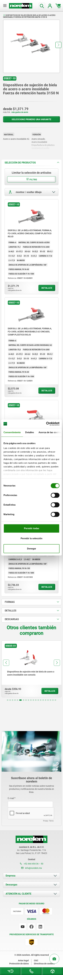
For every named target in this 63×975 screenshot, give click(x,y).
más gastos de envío (19, 112)
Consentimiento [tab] (12, 432)
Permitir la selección (31, 538)
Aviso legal (23, 960)
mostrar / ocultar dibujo (28, 191)
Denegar (31, 548)
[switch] (55, 495)
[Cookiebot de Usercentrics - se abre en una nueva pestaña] (46, 424)
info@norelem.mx (33, 868)
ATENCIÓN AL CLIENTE (18, 893)
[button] (58, 45)
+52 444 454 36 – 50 (33, 863)
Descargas (11, 884)
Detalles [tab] (29, 432)
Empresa (10, 875)
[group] (31, 668)
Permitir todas (31, 528)
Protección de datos (19, 963)
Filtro (33, 179)
